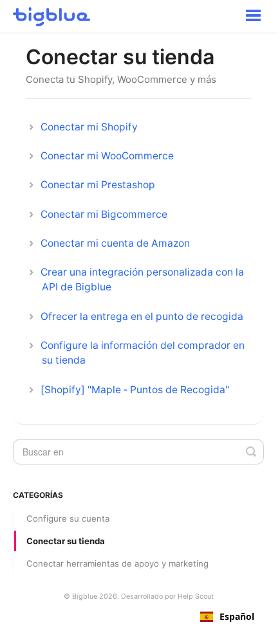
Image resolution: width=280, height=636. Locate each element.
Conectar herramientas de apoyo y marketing (117, 563)
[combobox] (227, 617)
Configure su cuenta (67, 518)
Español (236, 617)
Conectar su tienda (65, 541)
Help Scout (196, 596)
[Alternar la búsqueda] (251, 451)
